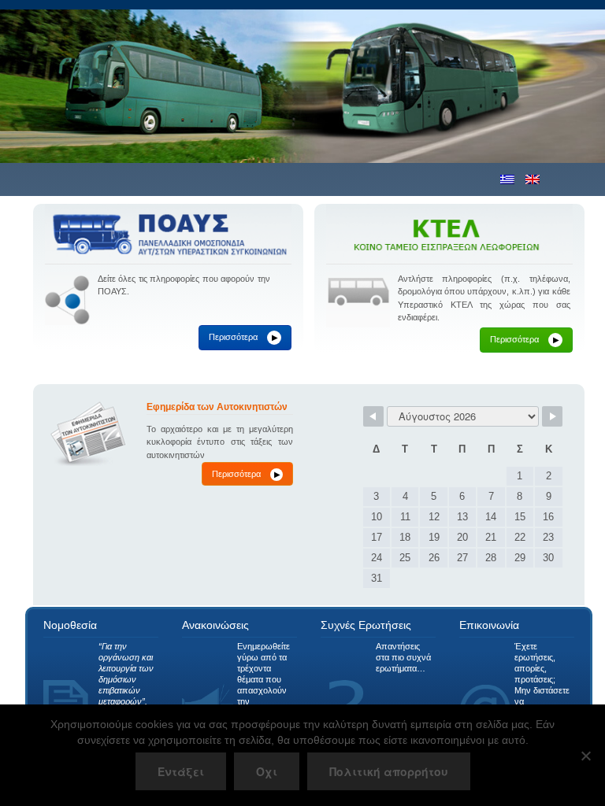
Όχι (266, 771)
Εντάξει (181, 771)
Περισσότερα (243, 337)
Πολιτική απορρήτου (388, 771)
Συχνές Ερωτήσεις (366, 625)
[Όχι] (585, 755)
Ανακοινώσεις (215, 625)
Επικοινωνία (489, 625)
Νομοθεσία (70, 625)
